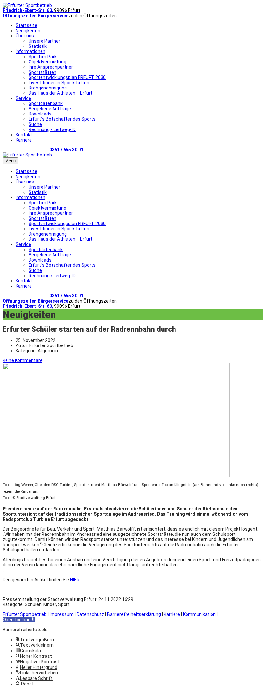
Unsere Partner (44, 41)
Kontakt (24, 134)
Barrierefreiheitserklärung (134, 614)
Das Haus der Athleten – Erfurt (60, 93)
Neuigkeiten (28, 30)
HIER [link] (74, 579)
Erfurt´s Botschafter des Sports (62, 119)
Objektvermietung (47, 61)
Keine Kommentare (22, 360)
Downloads (40, 113)
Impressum (62, 614)
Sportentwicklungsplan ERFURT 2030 (67, 77)
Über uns (25, 35)
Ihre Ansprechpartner (51, 67)
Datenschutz (90, 614)
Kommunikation (199, 614)
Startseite (26, 25)
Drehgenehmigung (48, 87)
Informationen (30, 51)
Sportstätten (42, 72)
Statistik (38, 46)
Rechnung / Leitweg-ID (52, 129)
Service (23, 98)
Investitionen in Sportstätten (59, 82)
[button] (19, 619)
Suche (35, 124)
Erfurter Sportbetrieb (25, 614)
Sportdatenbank (46, 103)
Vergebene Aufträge (50, 108)
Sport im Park (43, 56)
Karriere (24, 139)
